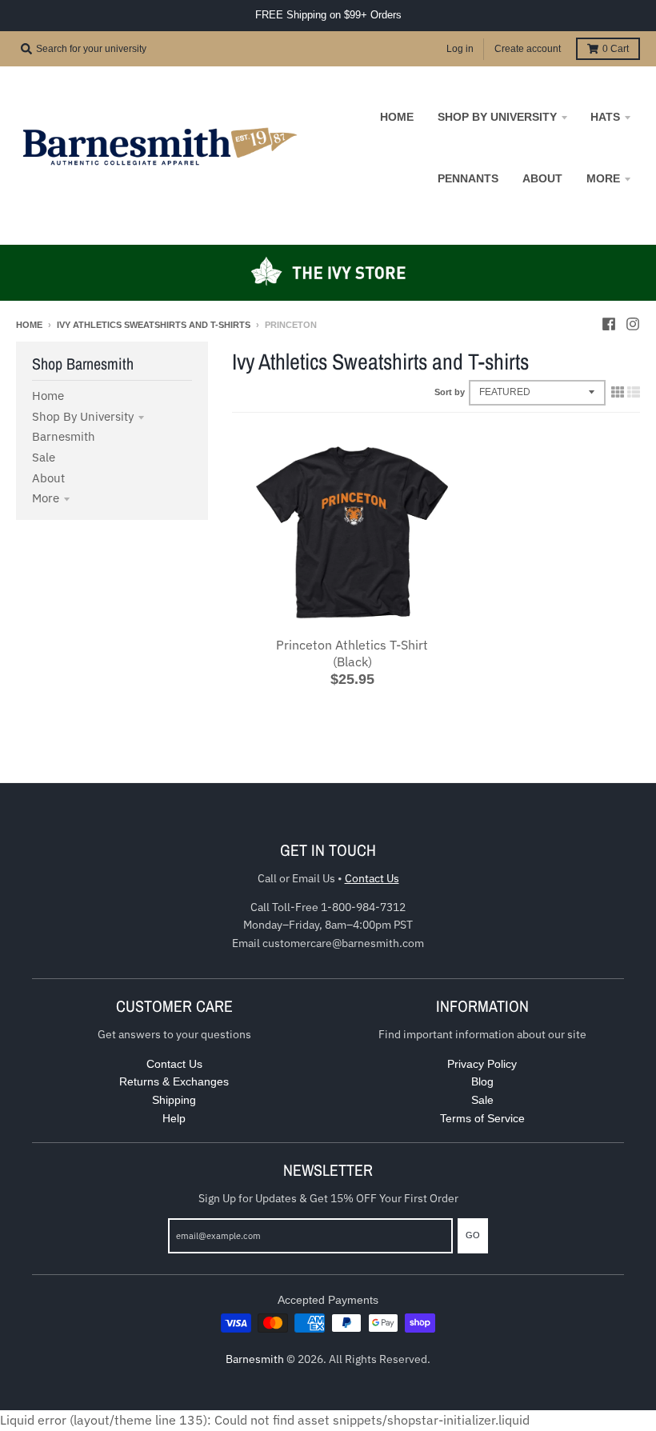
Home (29, 325)
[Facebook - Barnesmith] (609, 324)
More (45, 498)
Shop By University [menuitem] (497, 116)
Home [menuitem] (397, 116)
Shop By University (83, 416)
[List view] (633, 392)
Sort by (449, 392)
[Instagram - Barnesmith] (633, 324)
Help (174, 1118)
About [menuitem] (542, 178)
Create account (527, 48)
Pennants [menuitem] (468, 178)
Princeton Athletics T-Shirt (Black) (352, 653)
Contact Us (372, 878)
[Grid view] (617, 392)
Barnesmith (63, 436)
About (48, 478)
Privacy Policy (482, 1063)
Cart (615, 48)
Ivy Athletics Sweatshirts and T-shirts (153, 325)
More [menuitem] (603, 178)
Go (473, 1235)
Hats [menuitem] (605, 116)
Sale (43, 457)
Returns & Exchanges (174, 1081)
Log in (460, 48)
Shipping (174, 1099)
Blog (482, 1081)
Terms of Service (482, 1118)
